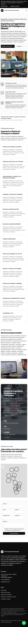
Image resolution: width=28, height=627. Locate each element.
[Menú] (26, 10)
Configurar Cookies (5, 599)
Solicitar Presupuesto (7, 46)
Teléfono (17, 509)
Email (4, 509)
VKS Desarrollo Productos (11, 10)
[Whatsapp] (24, 623)
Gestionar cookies (15, 6)
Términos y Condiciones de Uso (13, 530)
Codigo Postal (6, 515)
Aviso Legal (3, 590)
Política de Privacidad (18, 528)
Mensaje (5, 521)
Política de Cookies (5, 592)
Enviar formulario (14, 533)
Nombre (5, 503)
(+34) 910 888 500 (5, 579)
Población (17, 515)
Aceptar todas (4, 6)
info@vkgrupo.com (5, 581)
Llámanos (19, 46)
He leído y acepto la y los (14, 529)
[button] (15, 482)
